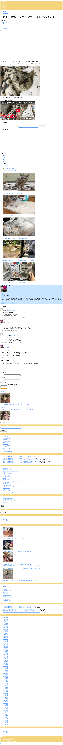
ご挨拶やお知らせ (7, 445)
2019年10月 (5, 666)
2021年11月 (5, 632)
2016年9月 (5, 718)
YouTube (11, 303)
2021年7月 (5, 637)
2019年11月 (5, 664)
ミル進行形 (5, 166)
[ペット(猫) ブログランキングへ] (42, 127)
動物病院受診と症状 (7, 441)
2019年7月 (5, 670)
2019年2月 (5, 677)
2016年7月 (5, 721)
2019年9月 (5, 667)
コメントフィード (7, 520)
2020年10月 (5, 649)
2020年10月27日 (10, 322)
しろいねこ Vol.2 (7, 473)
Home (4, 4)
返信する (2, 319)
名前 (2, 375)
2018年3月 (5, 693)
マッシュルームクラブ (8, 448)
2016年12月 (5, 714)
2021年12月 (5, 630)
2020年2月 (5, 660)
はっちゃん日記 (6, 476)
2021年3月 (5, 643)
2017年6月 (5, 705)
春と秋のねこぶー (7, 469)
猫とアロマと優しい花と (8, 491)
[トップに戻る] (0, 743)
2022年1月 (5, 629)
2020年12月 (5, 646)
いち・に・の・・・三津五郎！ (10, 486)
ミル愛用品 (5, 444)
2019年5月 (5, 673)
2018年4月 (5, 691)
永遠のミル (5, 442)
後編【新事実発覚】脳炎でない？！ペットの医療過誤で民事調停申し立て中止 (21, 459)
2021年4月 (5, 641)
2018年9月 (5, 684)
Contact (5, 7)
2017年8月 (5, 703)
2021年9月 (5, 634)
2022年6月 (5, 624)
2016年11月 (5, 715)
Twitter (4, 6)
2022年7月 (5, 623)
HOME (4, 736)
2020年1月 (5, 661)
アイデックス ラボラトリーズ (10, 500)
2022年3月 (5, 626)
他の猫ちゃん (6, 449)
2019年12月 (5, 663)
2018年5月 (5, 690)
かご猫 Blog (5, 468)
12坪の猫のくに (6, 489)
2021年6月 (5, 639)
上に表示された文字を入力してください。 (10, 384)
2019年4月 (5, 674)
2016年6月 (5, 723)
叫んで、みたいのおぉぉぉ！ (10, 479)
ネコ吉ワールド (6, 488)
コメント (3, 372)
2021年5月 (5, 640)
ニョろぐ (5, 472)
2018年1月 (5, 696)
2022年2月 (5, 627)
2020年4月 (5, 657)
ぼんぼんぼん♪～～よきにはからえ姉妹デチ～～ (14, 481)
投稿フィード (6, 519)
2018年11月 (5, 681)
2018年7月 (5, 687)
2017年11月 (5, 698)
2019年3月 (5, 676)
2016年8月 (5, 720)
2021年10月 (5, 633)
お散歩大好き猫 (6, 438)
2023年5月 (5, 619)
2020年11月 (5, 647)
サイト (2, 380)
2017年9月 (5, 701)
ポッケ (4, 478)
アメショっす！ (6, 475)
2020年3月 (5, 659)
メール (2, 377)
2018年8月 (5, 686)
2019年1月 (5, 678)
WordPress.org (6, 522)
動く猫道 (5, 439)
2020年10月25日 (14, 335)
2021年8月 (5, 636)
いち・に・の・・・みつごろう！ (11, 492)
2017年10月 (5, 700)
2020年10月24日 (10, 310)
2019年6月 (5, 671)
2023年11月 (5, 617)
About (4, 5)
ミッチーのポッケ (7, 483)
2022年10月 (5, 622)
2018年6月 (5, 688)
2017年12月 (5, 697)
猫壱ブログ (5, 502)
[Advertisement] (10, 142)
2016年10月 (5, 717)
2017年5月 (5, 707)
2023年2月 (5, 620)
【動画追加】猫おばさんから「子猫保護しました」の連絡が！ (17, 456)
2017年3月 (5, 710)
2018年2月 (5, 694)
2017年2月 (5, 711)
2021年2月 (5, 644)
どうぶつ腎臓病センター (8, 499)
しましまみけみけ (7, 485)
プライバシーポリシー (8, 739)
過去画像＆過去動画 (7, 451)
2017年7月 (5, 704)
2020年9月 (5, 650)
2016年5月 (5, 724)
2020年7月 (5, 653)
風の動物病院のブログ (8, 498)
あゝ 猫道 (2, 1)
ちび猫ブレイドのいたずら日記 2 (10, 471)
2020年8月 (5, 651)
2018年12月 (5, 680)
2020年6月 (5, 654)
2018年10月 (5, 683)
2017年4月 (5, 708)
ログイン (5, 518)
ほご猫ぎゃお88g (7, 482)
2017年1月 (5, 713)
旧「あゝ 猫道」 (7, 9)
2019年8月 (5, 669)
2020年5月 (5, 656)
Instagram (6, 303)
